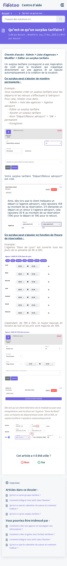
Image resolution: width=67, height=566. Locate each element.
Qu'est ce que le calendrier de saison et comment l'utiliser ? (33, 507)
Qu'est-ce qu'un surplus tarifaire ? (25, 513)
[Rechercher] (60, 19)
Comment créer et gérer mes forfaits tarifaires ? (32, 534)
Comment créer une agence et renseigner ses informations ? (31, 527)
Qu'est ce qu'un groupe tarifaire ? (25, 495)
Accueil (5, 13)
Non (26, 462)
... (15, 13)
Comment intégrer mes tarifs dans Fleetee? (30, 500)
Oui (43, 462)
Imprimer (15, 482)
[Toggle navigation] (62, 5)
